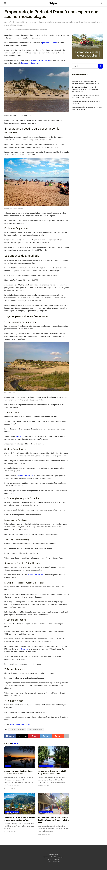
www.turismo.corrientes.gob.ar (21, 725)
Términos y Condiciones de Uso (54, 857)
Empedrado (43, 29)
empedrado (21, 729)
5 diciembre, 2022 (44, 785)
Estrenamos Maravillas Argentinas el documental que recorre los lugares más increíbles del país (85, 89)
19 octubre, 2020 (9, 29)
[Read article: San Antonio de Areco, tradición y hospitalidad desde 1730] (53, 757)
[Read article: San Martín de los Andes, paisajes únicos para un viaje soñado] (19, 803)
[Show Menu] (5, 3)
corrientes (12, 729)
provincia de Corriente (50, 43)
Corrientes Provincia (23, 29)
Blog (8, 766)
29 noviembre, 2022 (11, 788)
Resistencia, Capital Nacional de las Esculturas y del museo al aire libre (53, 820)
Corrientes (24, 649)
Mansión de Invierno (25, 476)
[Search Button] (102, 3)
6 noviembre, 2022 (44, 834)
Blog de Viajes (53, 854)
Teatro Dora (20, 436)
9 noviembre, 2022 (10, 832)
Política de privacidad (53, 859)
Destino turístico (34, 29)
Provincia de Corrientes (35, 729)
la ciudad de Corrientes (29, 63)
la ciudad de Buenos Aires (40, 60)
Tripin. (53, 3)
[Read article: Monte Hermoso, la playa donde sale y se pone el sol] (19, 757)
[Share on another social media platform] (66, 736)
